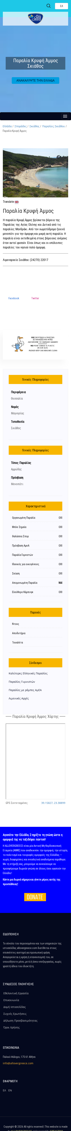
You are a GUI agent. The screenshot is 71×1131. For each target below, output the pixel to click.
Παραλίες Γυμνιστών (22, 681)
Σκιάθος (34, 126)
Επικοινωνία (11, 1000)
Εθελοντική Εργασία (16, 993)
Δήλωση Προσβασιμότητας (20, 1020)
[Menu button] (65, 116)
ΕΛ (4, 1090)
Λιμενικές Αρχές (19, 698)
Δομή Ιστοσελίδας (14, 1007)
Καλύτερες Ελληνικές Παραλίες (28, 673)
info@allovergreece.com (18, 1063)
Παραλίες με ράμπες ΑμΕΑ (25, 690)
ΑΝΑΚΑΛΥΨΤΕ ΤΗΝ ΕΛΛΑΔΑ (35, 80)
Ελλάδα (7, 126)
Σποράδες (21, 126)
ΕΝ (10, 1090)
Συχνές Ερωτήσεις (15, 1014)
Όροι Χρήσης (11, 1027)
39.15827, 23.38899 (53, 803)
